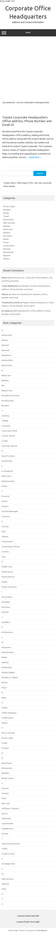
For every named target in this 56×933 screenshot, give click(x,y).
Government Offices (11, 546)
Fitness (5, 501)
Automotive (8, 219)
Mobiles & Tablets (10, 677)
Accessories (7, 335)
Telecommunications (11, 844)
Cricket (5, 441)
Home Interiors (8, 577)
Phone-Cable (9, 206)
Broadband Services (11, 395)
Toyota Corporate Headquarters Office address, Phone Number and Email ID (27, 121)
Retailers (7, 210)
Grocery (5, 551)
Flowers (5, 506)
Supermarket (7, 823)
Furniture (6, 516)
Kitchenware (7, 632)
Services (5, 793)
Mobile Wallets (8, 672)
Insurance (7, 236)
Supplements (7, 828)
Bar (3, 385)
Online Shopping (9, 713)
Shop (4, 798)
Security (5, 788)
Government (8, 246)
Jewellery (6, 622)
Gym (4, 557)
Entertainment (8, 481)
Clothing (5, 416)
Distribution (7, 461)
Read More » (35, 157)
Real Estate (7, 763)
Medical (6, 232)
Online (4, 708)
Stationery (6, 818)
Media (6, 239)
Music (4, 687)
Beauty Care (7, 390)
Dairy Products (8, 456)
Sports (5, 813)
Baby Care (6, 375)
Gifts (4, 531)
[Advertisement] (28, 69)
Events (4, 486)
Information (7, 597)
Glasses (5, 536)
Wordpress (42, 930)
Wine (4, 889)
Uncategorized (8, 864)
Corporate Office (9, 431)
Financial (5, 496)
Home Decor (7, 572)
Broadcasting (8, 401)
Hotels (6, 213)
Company (6, 426)
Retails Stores (8, 778)
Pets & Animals (8, 733)
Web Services (9, 223)
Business (5, 405)
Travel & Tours (8, 854)
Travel (6, 216)
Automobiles (7, 360)
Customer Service (9, 446)
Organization (7, 718)
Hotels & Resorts (9, 587)
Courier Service (8, 436)
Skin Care (6, 803)
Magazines (6, 647)
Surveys (5, 833)
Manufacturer (8, 652)
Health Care (7, 567)
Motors (5, 682)
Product (5, 748)
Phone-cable (7, 738)
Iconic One (13, 930)
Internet (6, 249)
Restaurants (8, 252)
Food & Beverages (10, 511)
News (4, 698)
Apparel (6, 255)
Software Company (10, 808)
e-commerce (7, 471)
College (5, 421)
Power (6, 242)
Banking (6, 226)
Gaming (5, 526)
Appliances (6, 355)
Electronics (8, 229)
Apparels (6, 350)
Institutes (6, 602)
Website (5, 884)
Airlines (6, 259)
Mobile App (7, 667)
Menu (28, 32)
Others (5, 723)
